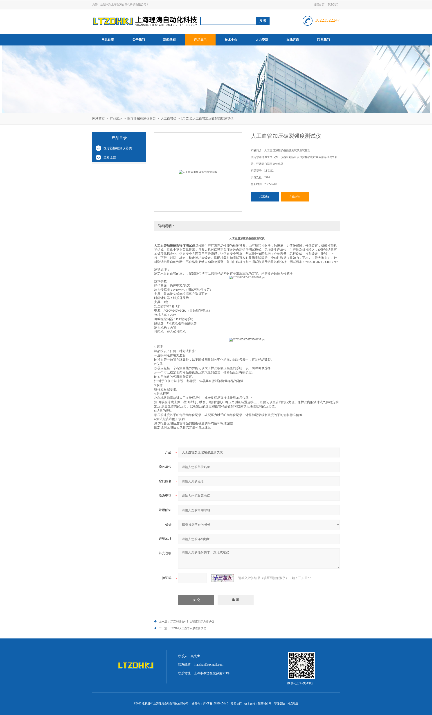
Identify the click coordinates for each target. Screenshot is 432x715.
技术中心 (231, 39)
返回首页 (319, 4)
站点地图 (293, 703)
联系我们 (333, 4)
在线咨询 (292, 39)
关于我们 (138, 39)
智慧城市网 (264, 703)
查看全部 (110, 157)
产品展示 (200, 39)
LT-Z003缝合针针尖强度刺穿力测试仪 (192, 621)
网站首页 (107, 39)
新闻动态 (169, 39)
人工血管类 (168, 118)
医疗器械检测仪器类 (141, 118)
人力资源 (262, 39)
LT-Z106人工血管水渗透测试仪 (188, 628)
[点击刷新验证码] (222, 578)
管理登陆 (279, 703)
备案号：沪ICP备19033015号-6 (210, 703)
